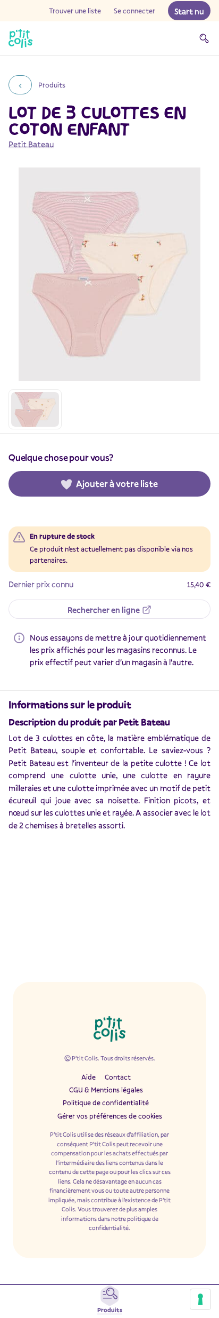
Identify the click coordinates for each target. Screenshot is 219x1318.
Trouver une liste (75, 10)
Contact (118, 1077)
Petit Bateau (31, 144)
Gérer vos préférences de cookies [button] (109, 1116)
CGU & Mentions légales (106, 1090)
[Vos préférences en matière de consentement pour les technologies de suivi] (200, 1299)
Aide (88, 1077)
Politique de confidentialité (106, 1102)
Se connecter (134, 10)
